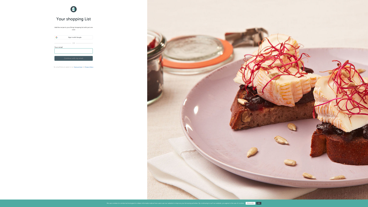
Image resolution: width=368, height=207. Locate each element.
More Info (250, 203)
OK (259, 203)
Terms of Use (78, 67)
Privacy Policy (89, 67)
